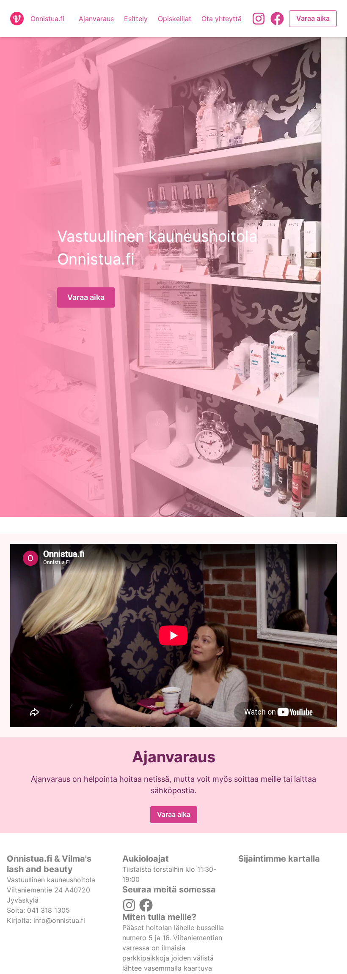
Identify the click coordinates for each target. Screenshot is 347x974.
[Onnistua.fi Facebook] (277, 18)
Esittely (136, 18)
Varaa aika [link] (313, 18)
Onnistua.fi (47, 18)
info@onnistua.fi (59, 920)
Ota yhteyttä (221, 18)
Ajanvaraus (96, 18)
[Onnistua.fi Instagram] (258, 18)
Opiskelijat (174, 18)
